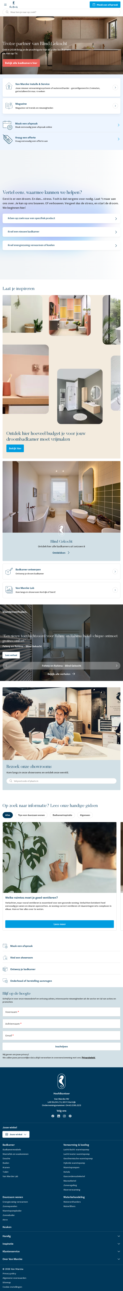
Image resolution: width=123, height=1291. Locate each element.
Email (8, 1035)
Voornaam (11, 1011)
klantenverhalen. (15, 612)
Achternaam (12, 1023)
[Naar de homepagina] (14, 4)
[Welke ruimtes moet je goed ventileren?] (59, 857)
